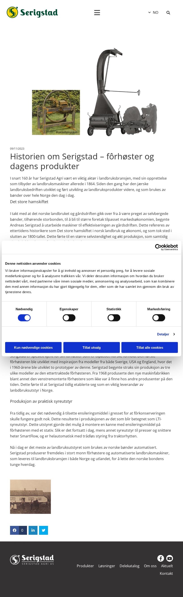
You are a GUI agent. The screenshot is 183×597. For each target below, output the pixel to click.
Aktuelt (167, 566)
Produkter (85, 566)
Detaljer (163, 334)
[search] (168, 12)
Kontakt (166, 573)
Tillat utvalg (92, 347)
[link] (83, 567)
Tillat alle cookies (149, 347)
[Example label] (169, 558)
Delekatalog (129, 566)
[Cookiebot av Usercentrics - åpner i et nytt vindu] (158, 247)
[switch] (69, 317)
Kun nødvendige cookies (33, 347)
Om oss (150, 566)
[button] (97, 12)
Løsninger (106, 566)
